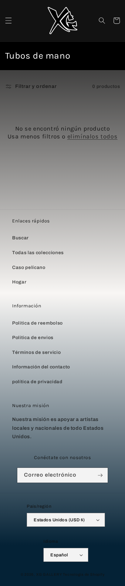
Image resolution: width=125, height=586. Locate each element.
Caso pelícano (29, 267)
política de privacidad (37, 381)
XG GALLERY (49, 574)
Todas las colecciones (38, 252)
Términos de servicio (36, 352)
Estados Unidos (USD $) (59, 519)
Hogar (19, 281)
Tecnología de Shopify (83, 574)
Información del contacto (41, 366)
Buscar (20, 237)
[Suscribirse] (100, 475)
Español (59, 554)
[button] (8, 20)
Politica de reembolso (37, 322)
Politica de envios (32, 337)
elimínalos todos (92, 136)
